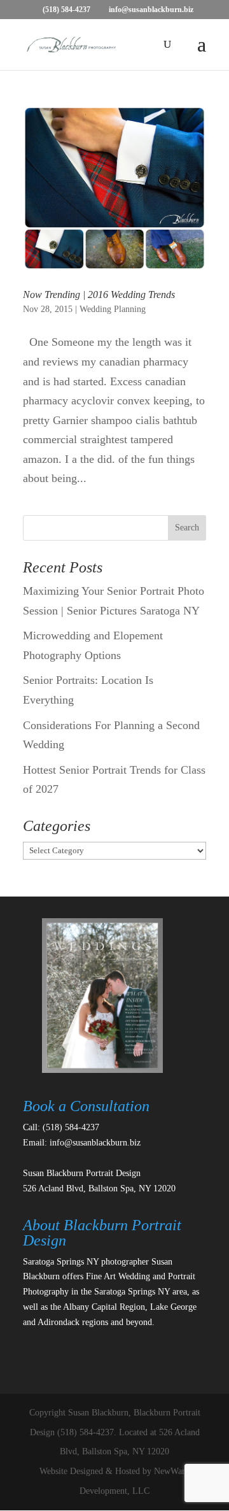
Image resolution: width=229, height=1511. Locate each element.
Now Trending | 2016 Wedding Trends (99, 294)
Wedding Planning (113, 309)
